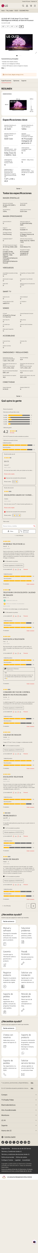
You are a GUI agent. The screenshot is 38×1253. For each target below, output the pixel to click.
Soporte (4, 1125)
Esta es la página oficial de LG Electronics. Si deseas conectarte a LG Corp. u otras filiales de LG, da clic (18, 1170)
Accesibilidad (26, 1160)
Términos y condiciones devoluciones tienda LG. (15, 1154)
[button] (23, 6)
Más (2, 68)
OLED (16, 10)
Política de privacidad (7, 1157)
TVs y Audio (9, 10)
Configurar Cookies (7, 1160)
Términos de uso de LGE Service (21, 1148)
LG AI (3, 1120)
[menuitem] (3, 26)
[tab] (6, 81)
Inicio (3, 10)
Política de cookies (21, 1157)
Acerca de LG (6, 1130)
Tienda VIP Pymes (26, 1)
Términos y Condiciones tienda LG (11, 1151)
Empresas (33, 1)
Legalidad (18, 1160)
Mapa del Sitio (5, 1148)
